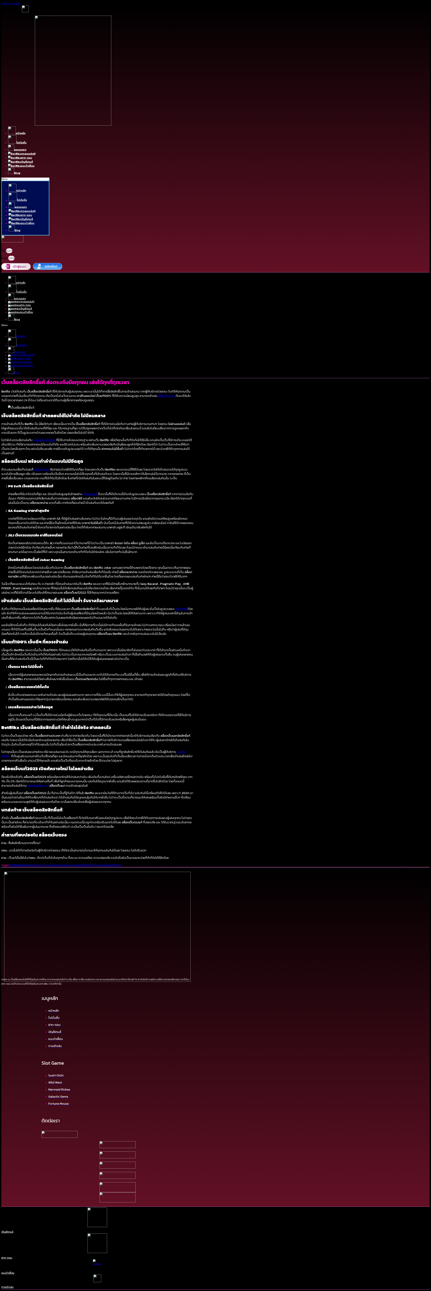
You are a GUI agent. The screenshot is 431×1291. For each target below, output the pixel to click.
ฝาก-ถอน (6, 1258)
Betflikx (22, 865)
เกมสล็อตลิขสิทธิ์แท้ (78, 865)
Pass (4, 258)
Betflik (14, 865)
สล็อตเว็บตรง (59, 865)
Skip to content (10, 3)
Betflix (31, 865)
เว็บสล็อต (94, 865)
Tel (3, 250)
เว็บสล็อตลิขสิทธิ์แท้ (111, 865)
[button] (25, 179)
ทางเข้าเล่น (7, 1287)
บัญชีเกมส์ (7, 1232)
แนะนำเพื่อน (7, 1273)
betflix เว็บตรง (43, 865)
